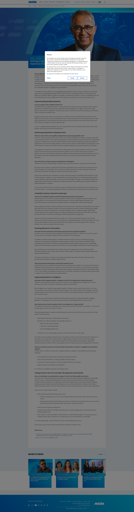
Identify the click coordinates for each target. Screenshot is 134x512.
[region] (67, 66)
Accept (72, 78)
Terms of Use (74, 73)
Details (49, 78)
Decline (82, 78)
